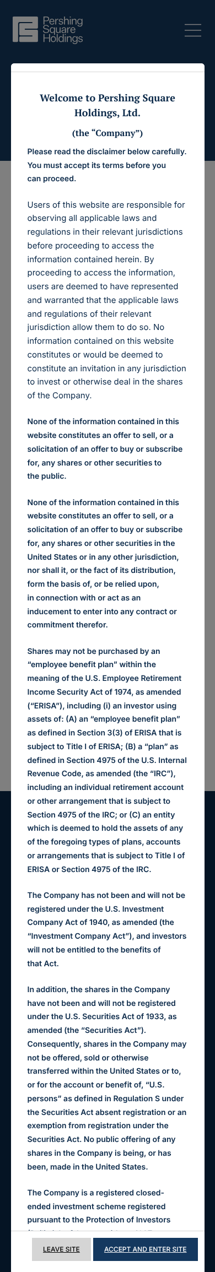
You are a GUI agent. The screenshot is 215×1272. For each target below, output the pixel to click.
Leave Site (61, 1249)
